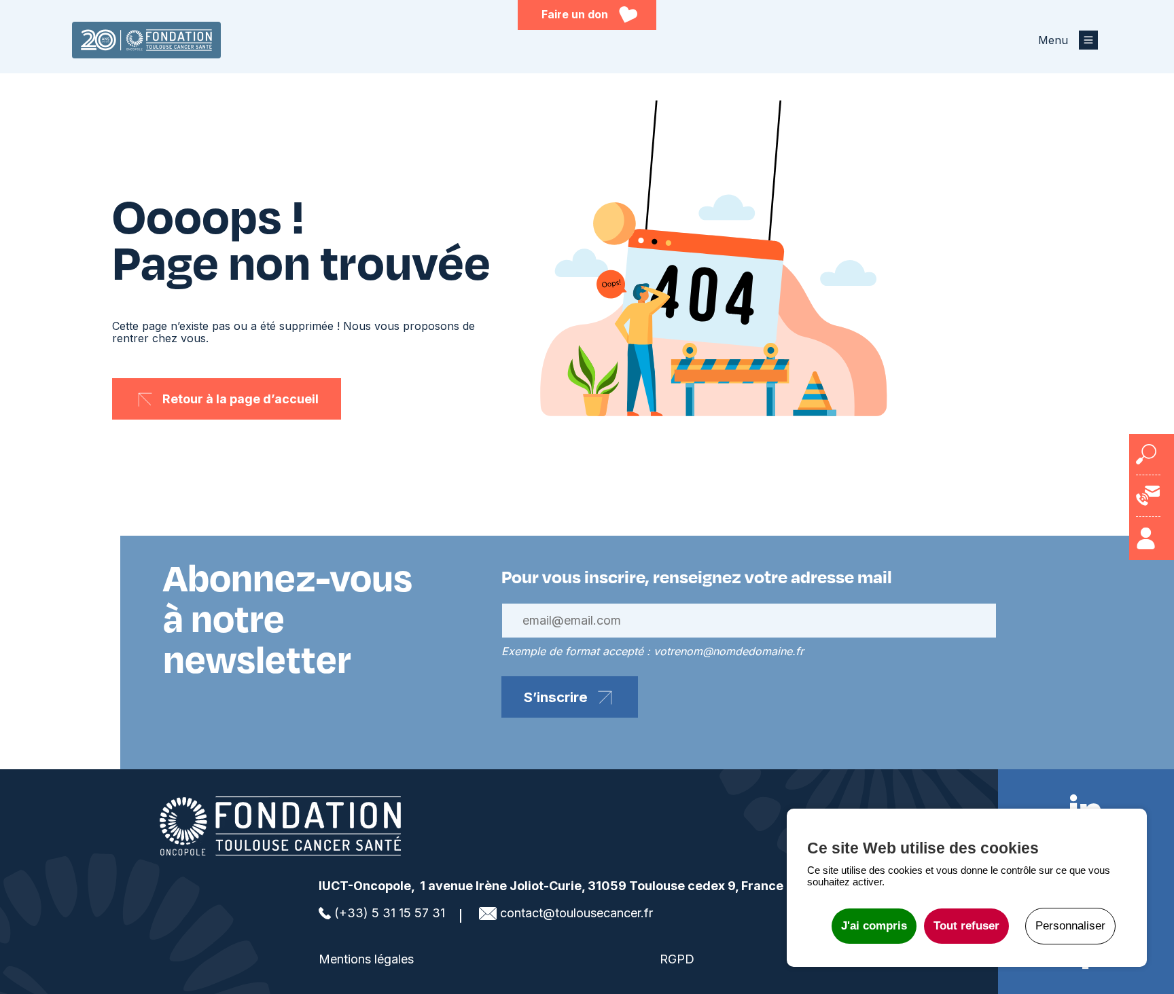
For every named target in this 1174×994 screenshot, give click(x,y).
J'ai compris (874, 925)
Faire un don (574, 14)
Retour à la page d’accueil (240, 399)
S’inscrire (556, 696)
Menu (1053, 40)
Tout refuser (966, 925)
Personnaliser (1070, 925)
